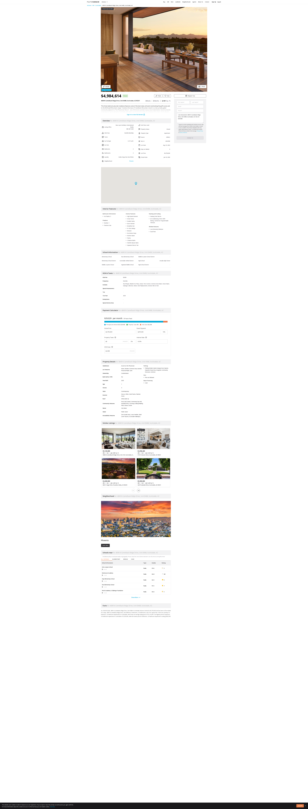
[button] (154, 49)
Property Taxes (109, 337)
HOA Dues (107, 347)
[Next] (138, 490)
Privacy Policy (200, 131)
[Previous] (133, 490)
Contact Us (190, 138)
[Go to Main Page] (93, 1)
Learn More (105, 545)
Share (159, 96)
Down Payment (141, 328)
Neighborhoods (186, 2)
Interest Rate (140, 337)
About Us (200, 2)
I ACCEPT (300, 806)
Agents (194, 2)
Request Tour (191, 96)
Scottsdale (98, 5)
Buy (164, 2)
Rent (172, 2)
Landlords (177, 2)
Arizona (104, 2)
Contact (207, 2)
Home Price (107, 328)
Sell (168, 2)
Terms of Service (183, 132)
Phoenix (131, 161)
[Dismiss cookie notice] (305, 805)
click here (52, 806)
